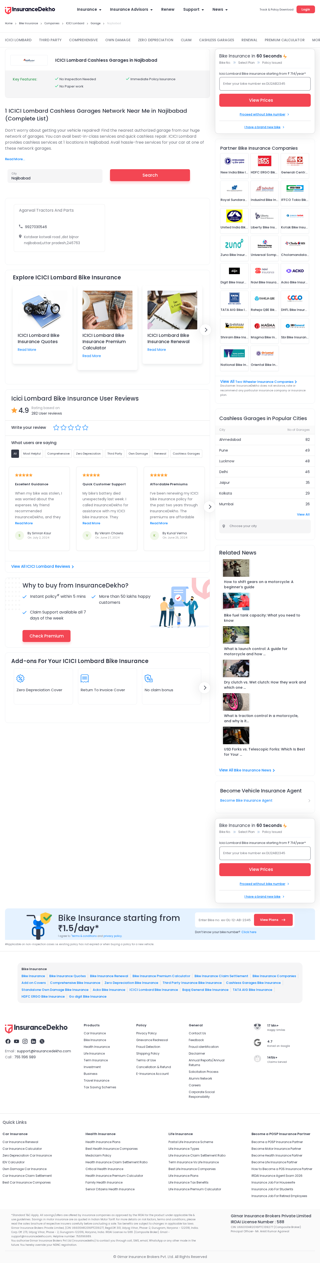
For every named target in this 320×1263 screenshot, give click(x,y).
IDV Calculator (13, 1162)
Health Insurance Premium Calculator (114, 1176)
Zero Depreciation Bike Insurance (131, 982)
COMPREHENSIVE (83, 39)
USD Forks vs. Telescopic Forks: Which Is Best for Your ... (264, 752)
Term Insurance (96, 1060)
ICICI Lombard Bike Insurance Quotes (39, 338)
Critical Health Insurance (104, 1169)
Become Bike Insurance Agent (246, 800)
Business (91, 1074)
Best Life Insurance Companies (192, 1169)
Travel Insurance (96, 1080)
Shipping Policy (148, 1053)
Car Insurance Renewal (20, 1142)
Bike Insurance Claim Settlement (221, 975)
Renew (167, 9)
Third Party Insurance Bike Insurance (192, 982)
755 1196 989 (25, 1057)
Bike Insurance (33, 975)
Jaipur (224, 482)
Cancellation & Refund (153, 1067)
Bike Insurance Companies (274, 975)
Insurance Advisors (129, 9)
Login (306, 9)
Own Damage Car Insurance (24, 1169)
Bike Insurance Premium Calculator (161, 975)
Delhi (223, 471)
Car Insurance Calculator (22, 1149)
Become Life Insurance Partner (274, 1162)
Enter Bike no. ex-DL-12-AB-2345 (225, 920)
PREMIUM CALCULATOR (285, 39)
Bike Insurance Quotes (67, 975)
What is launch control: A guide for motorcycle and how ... (256, 651)
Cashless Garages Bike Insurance (253, 982)
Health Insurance (97, 1047)
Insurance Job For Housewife (273, 1182)
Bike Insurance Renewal (109, 975)
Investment (92, 1067)
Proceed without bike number (262, 114)
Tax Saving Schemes (100, 1087)
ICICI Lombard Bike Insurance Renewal (169, 338)
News (217, 9)
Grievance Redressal (152, 1040)
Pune (223, 450)
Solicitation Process (203, 1072)
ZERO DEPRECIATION (155, 39)
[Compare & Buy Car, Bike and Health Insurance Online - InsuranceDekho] (30, 11)
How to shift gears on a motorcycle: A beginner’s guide (259, 584)
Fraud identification (204, 1047)
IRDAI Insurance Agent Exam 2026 (277, 1176)
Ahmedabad (230, 439)
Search (150, 175)
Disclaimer (197, 1053)
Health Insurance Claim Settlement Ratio (117, 1162)
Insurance (87, 9)
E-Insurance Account (152, 1074)
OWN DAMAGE (117, 39)
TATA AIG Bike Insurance (252, 989)
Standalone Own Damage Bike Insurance (55, 989)
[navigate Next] (206, 330)
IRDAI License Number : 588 (257, 1222)
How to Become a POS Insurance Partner (282, 1169)
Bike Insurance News (252, 770)
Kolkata (225, 493)
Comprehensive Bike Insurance (75, 982)
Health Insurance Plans (103, 1142)
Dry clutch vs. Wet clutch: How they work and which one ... (265, 685)
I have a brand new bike (262, 127)
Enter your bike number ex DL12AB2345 (254, 83)
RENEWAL (249, 39)
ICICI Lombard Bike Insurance (154, 989)
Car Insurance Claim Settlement (27, 1176)
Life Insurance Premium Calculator (194, 1189)
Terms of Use (146, 1060)
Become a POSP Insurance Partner (277, 1142)
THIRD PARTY (50, 39)
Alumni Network (200, 1078)
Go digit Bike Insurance (87, 996)
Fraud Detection (148, 1047)
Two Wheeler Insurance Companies (264, 381)
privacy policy (113, 936)
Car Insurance (95, 1033)
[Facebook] (8, 1042)
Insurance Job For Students (272, 1189)
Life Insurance (94, 1053)
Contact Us (197, 1033)
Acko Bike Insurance (109, 989)
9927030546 (36, 226)
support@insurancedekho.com (44, 1051)
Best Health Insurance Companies (112, 1149)
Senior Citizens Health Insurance (110, 1189)
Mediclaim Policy (98, 1155)
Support (191, 9)
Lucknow (226, 461)
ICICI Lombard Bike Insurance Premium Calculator (104, 341)
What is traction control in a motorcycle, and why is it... (261, 718)
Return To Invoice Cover (103, 689)
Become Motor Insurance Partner (276, 1149)
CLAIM (186, 39)
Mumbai (226, 504)
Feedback (196, 1040)
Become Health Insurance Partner (277, 1155)
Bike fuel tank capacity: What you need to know (262, 618)
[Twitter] (42, 1042)
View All (303, 514)
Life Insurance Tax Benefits (188, 1182)
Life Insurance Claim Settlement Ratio (197, 1155)
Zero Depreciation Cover (39, 689)
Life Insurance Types (183, 1149)
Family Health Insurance (104, 1182)
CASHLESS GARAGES (216, 39)
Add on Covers (34, 982)
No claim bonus (159, 689)
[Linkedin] (33, 1042)
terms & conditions (84, 936)
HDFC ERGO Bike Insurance (43, 996)
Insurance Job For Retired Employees (279, 1196)
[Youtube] (17, 1042)
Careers (195, 1085)
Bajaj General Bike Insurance (205, 989)
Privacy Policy (146, 1033)
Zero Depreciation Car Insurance (27, 1155)
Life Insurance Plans (183, 1176)
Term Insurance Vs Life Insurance (193, 1162)
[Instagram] (25, 1042)
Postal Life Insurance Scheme (190, 1142)
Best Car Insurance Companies (26, 1182)
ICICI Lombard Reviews (48, 566)
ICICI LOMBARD (18, 39)
